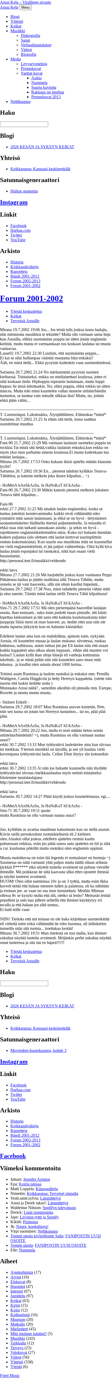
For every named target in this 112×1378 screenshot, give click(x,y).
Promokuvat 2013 (46, 97)
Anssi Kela (9, 7)
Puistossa (30, 1222)
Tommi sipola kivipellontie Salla (36, 1236)
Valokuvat (18, 1352)
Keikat (15, 26)
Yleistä (16, 1366)
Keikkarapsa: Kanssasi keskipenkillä (40, 169)
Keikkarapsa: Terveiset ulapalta (52, 1193)
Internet (16, 1291)
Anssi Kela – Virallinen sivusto (25, 2)
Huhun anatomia (24, 191)
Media (15, 59)
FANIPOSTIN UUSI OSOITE (60, 1245)
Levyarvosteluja (34, 64)
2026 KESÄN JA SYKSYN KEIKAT (42, 147)
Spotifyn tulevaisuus (59, 1207)
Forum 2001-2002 (25, 285)
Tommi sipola (21, 1245)
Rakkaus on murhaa (47, 92)
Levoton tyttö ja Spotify (39, 1217)
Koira (15, 1310)
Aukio (36, 78)
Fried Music (10, 1375)
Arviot (15, 1277)
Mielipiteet (19, 1329)
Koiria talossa (30, 1184)
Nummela (39, 82)
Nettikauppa (20, 101)
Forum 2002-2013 (25, 281)
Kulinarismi (20, 1315)
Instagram (14, 202)
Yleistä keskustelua (26, 311)
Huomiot (17, 1286)
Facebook (18, 225)
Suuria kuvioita (43, 87)
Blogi (15, 16)
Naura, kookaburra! (32, 1226)
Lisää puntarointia (38, 1212)
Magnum (17, 1319)
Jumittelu (17, 1296)
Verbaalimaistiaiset (36, 45)
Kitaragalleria (47, 1189)
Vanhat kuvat (31, 73)
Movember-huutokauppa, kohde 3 (38, 1050)
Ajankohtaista (21, 1272)
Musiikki (17, 31)
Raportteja (18, 271)
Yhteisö (16, 21)
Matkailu (17, 1324)
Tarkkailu (18, 1343)
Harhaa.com (20, 230)
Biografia (28, 54)
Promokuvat (31, 68)
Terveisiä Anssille (24, 321)
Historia (16, 262)
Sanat (25, 40)
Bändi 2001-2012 (24, 276)
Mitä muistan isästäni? (28, 1333)
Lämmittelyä (50, 1198)
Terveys (16, 1348)
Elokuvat (17, 1282)
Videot (26, 49)
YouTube (18, 240)
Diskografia (30, 35)
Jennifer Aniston (36, 1179)
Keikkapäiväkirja (24, 267)
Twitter (16, 235)
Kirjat (15, 1305)
